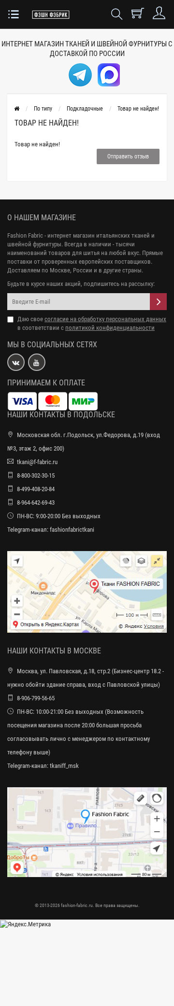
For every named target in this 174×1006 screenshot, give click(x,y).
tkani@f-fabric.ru (37, 462)
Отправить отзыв (128, 156)
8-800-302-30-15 (36, 475)
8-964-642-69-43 (36, 502)
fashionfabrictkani (72, 529)
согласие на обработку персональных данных (105, 319)
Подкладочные (85, 108)
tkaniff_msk (64, 765)
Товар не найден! (138, 108)
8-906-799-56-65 (36, 698)
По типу (43, 108)
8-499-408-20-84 (36, 489)
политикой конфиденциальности (110, 327)
